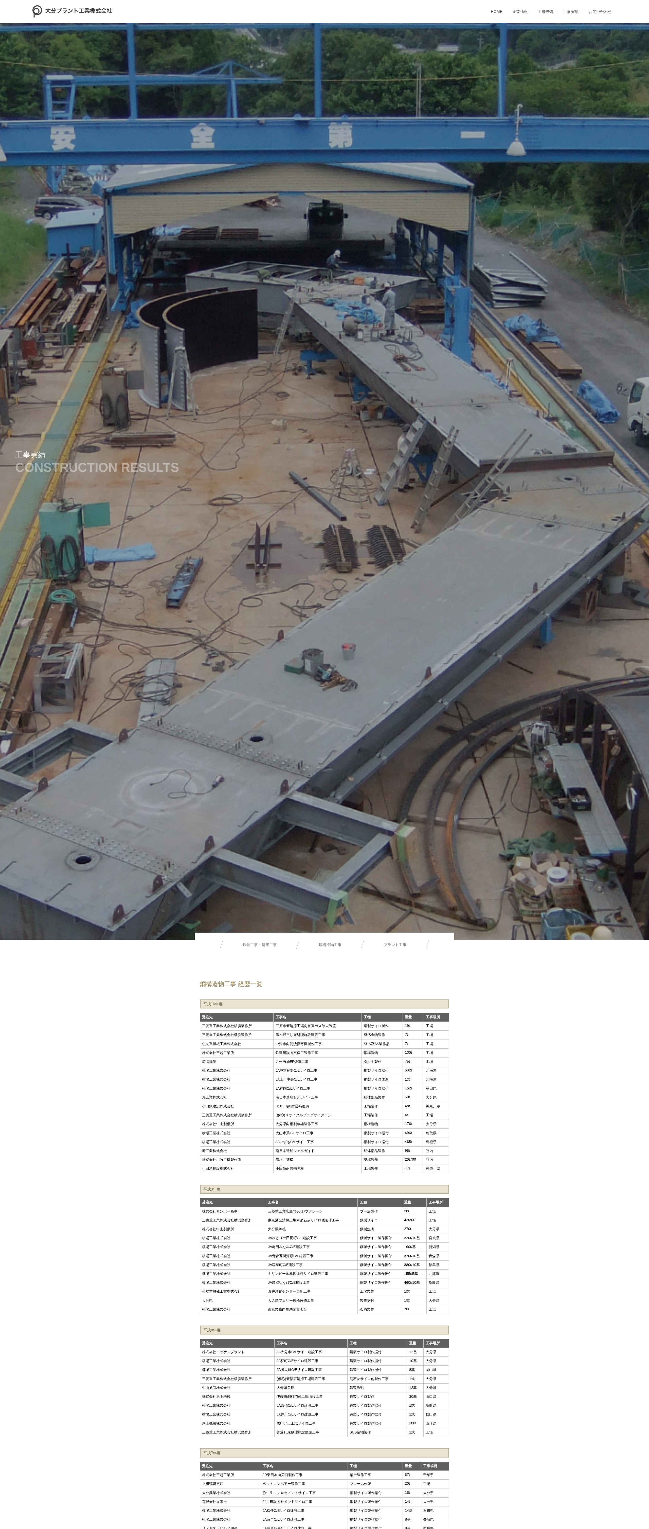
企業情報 (520, 11)
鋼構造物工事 (330, 944)
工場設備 (545, 11)
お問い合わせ (600, 11)
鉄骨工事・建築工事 (260, 944)
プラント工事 (395, 944)
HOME (496, 11)
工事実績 (571, 11)
